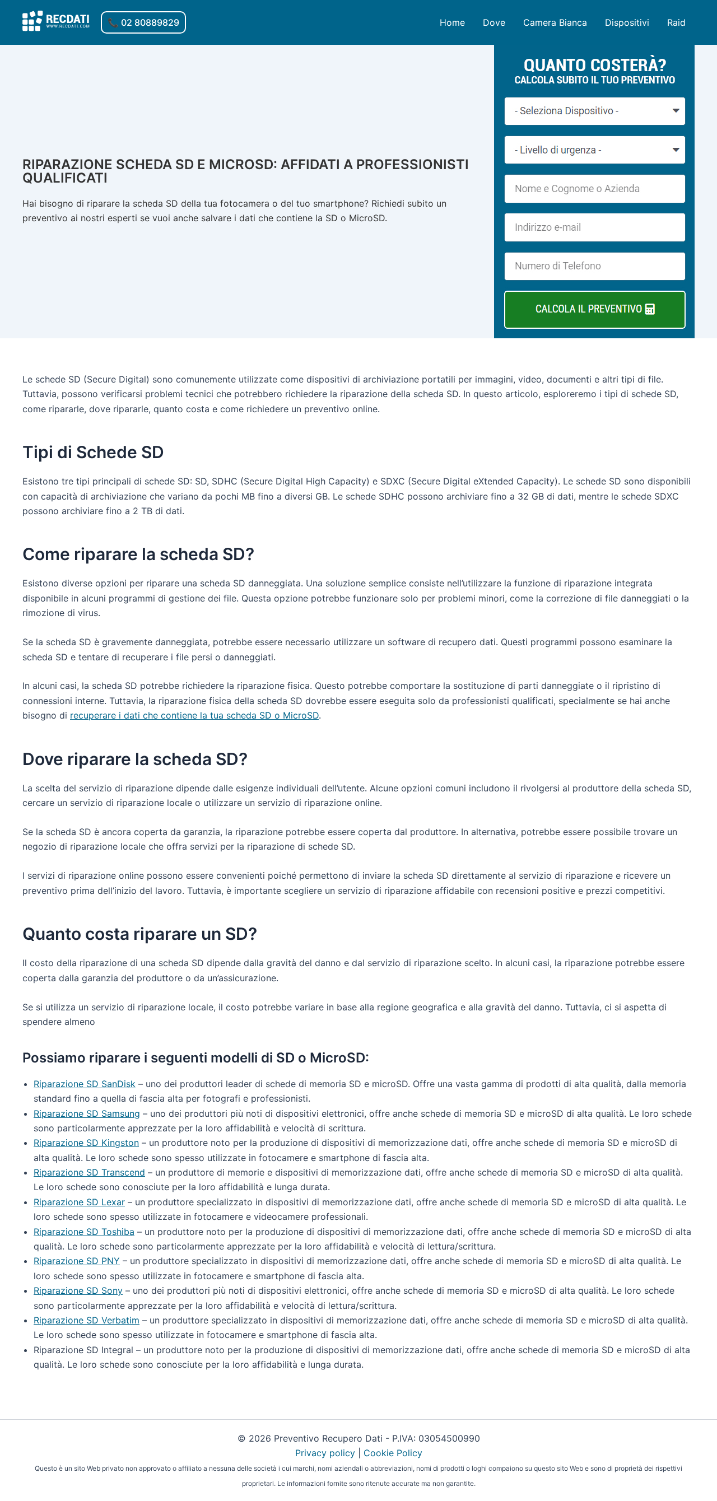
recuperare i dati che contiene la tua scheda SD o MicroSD (194, 715)
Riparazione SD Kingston (86, 1142)
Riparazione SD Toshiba (84, 1231)
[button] (143, 22)
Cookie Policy (393, 1452)
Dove (494, 22)
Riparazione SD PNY (77, 1260)
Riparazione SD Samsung (87, 1113)
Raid (676, 22)
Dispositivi (627, 22)
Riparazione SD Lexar (79, 1202)
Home (452, 22)
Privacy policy (325, 1452)
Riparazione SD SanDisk (85, 1083)
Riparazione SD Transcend (89, 1172)
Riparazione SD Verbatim (86, 1320)
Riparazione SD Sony (78, 1290)
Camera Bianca (555, 22)
